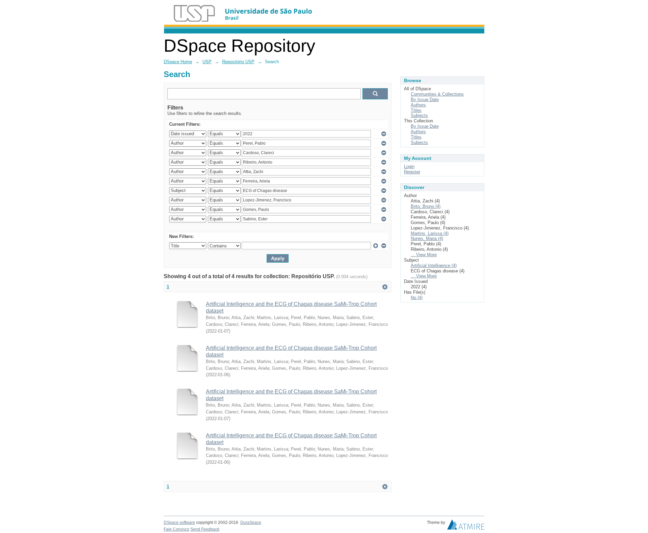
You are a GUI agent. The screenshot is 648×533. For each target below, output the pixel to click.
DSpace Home (178, 61)
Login (409, 166)
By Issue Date (425, 99)
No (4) (417, 297)
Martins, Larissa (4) (430, 233)
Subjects (419, 115)
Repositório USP (238, 61)
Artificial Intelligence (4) (434, 265)
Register (412, 171)
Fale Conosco (176, 529)
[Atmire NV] (465, 526)
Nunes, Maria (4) (427, 238)
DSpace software (179, 522)
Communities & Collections (437, 94)
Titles (416, 110)
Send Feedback (204, 529)
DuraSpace (250, 522)
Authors (418, 104)
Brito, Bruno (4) (425, 206)
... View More (424, 254)
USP (207, 61)
